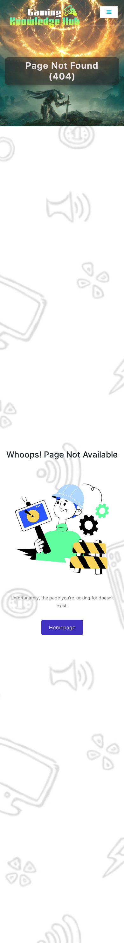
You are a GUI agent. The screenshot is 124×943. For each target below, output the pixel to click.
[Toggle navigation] (109, 12)
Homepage (62, 627)
